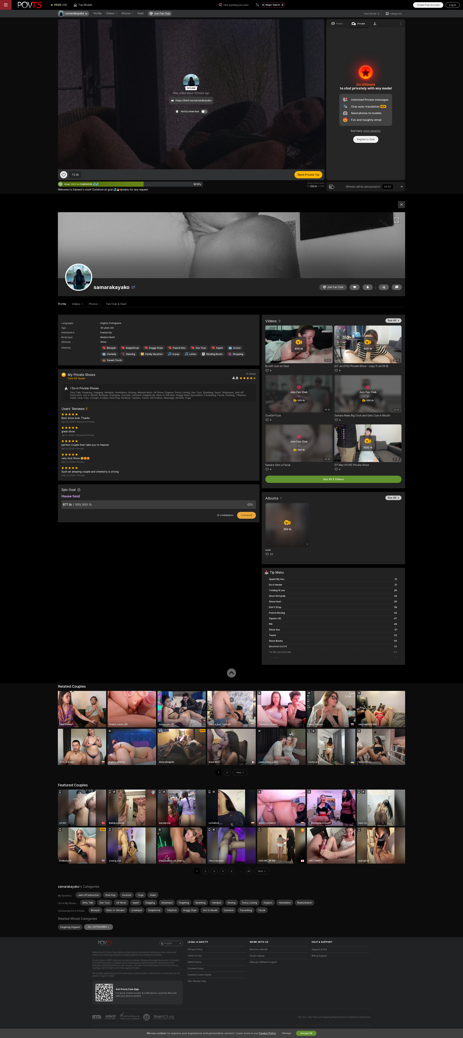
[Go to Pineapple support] (147, 1017)
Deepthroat (132, 348)
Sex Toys (201, 348)
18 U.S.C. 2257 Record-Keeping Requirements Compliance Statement (334, 1017)
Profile (98, 13)
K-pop (176, 354)
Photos (127, 13)
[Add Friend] (384, 287)
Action (237, 348)
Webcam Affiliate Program (263, 962)
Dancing (130, 354)
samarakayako (68, 886)
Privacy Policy (195, 949)
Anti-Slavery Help (197, 981)
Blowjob (111, 348)
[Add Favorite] (63, 174)
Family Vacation (153, 354)
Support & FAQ (319, 949)
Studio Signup (257, 956)
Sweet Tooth (114, 360)
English (168, 943)
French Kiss (179, 348)
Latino (192, 354)
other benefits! (372, 130)
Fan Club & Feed (116, 304)
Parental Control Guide (199, 975)
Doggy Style (156, 348)
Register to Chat (366, 139)
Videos (111, 13)
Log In (452, 5)
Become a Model (258, 949)
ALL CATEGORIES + (98, 927)
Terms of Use (195, 956)
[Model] (401, 204)
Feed (140, 13)
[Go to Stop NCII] (164, 1017)
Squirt (219, 348)
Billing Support (319, 956)
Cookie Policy (267, 1033)
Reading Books (214, 354)
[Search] (257, 4)
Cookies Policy (196, 968)
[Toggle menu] (6, 5)
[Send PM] (397, 287)
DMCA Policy (194, 962)
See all (392, 320)
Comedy (111, 354)
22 (271, 554)
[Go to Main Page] (30, 5)
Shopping (238, 354)
